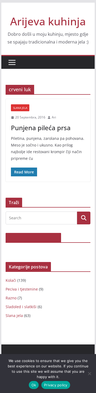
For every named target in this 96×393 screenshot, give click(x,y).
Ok (33, 385)
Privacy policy (55, 385)
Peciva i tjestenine (22, 289)
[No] (89, 373)
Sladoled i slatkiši (21, 306)
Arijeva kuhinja (48, 21)
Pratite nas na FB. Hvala (33, 238)
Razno (11, 297)
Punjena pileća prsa (41, 127)
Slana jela (20, 108)
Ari (54, 117)
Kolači (11, 280)
